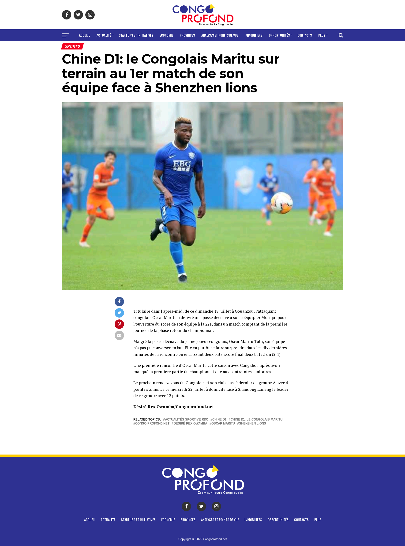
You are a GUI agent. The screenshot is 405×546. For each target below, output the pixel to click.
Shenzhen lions (252, 423)
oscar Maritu (223, 423)
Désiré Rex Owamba (190, 423)
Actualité (104, 35)
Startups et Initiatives (136, 35)
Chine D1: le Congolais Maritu (256, 419)
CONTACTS (304, 35)
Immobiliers (253, 35)
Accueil (84, 35)
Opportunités (279, 35)
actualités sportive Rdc (186, 419)
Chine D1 (219, 419)
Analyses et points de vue (219, 35)
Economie (166, 35)
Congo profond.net (152, 423)
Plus (321, 35)
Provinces (187, 35)
